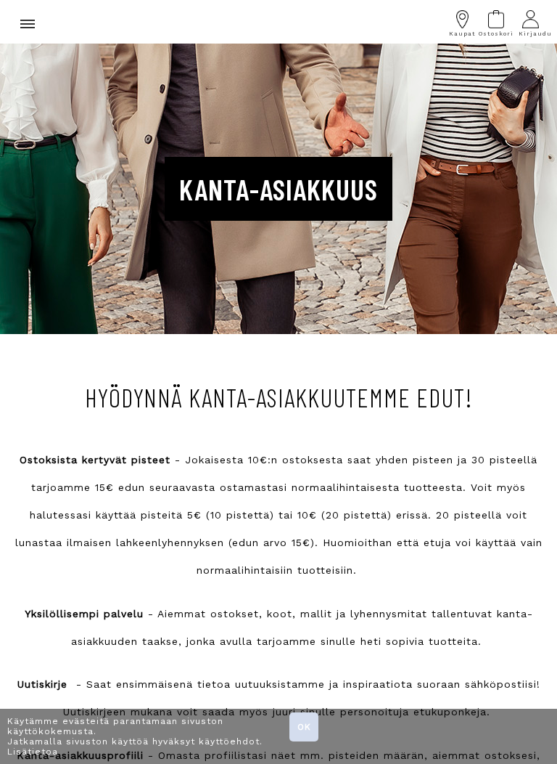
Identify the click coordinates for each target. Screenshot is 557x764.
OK (304, 727)
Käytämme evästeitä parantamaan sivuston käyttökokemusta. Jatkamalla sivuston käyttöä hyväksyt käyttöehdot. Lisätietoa (135, 736)
